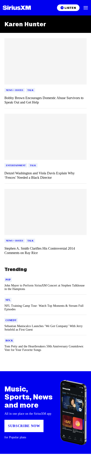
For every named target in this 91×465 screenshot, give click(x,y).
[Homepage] (17, 8)
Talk (30, 90)
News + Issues (14, 90)
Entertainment (16, 165)
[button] (85, 7)
